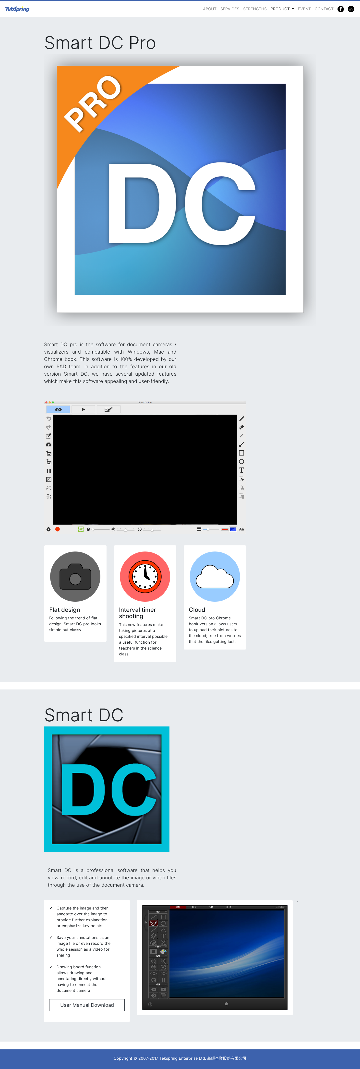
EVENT (304, 8)
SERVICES (229, 8)
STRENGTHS (255, 8)
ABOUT (209, 8)
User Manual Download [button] (87, 1005)
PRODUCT (281, 8)
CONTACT (324, 8)
